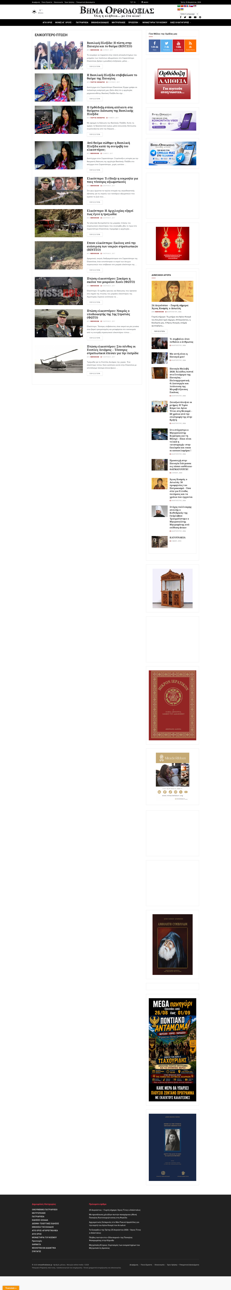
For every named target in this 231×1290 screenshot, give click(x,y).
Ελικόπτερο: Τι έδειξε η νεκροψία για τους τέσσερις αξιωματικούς (112, 180)
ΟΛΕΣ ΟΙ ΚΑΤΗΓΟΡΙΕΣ (179, 22)
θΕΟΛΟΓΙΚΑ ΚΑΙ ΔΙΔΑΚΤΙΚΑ (44, 1248)
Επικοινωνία (58, 2)
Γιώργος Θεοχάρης (97, 82)
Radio (145, 2)
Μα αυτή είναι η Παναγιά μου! (179, 355)
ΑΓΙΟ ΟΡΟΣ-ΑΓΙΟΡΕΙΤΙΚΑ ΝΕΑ (45, 1230)
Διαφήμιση (36, 2)
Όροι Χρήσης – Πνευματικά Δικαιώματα (80, 2)
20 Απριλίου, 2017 (108, 186)
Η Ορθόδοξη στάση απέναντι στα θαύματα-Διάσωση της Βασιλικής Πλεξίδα (110, 110)
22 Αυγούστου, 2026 (178, 454)
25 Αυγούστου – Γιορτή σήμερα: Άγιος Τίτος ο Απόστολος (114, 1210)
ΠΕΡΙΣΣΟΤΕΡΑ (94, 66)
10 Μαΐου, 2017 (107, 153)
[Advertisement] (172, 195)
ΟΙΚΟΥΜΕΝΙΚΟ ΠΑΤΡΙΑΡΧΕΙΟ (44, 1210)
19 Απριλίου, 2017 (108, 253)
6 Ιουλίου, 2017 (107, 50)
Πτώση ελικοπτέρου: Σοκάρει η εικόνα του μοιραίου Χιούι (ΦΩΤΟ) (111, 280)
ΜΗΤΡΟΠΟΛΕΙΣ (118, 22)
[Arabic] (178, 6)
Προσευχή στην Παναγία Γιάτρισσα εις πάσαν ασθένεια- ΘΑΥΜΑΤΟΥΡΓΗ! (181, 465)
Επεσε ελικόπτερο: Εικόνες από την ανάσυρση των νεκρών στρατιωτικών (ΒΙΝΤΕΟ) (112, 246)
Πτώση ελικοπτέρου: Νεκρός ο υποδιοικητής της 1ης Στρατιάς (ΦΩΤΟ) (108, 314)
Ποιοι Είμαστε (47, 2)
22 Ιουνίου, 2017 (113, 82)
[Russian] (191, 6)
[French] (188, 6)
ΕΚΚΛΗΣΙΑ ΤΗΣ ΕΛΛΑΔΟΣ (43, 1227)
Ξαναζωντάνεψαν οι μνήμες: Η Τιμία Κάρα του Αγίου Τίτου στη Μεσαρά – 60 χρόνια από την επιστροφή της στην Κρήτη (181, 411)
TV (134, 2)
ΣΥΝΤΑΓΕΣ (36, 1251)
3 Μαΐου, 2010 (176, 541)
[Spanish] (178, 9)
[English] (185, 6)
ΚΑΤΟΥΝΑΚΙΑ (177, 537)
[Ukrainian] (182, 9)
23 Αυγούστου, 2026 (178, 360)
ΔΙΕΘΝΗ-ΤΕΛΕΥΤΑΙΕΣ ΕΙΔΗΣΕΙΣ (45, 1223)
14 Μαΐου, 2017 (113, 118)
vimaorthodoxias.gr (45, 1265)
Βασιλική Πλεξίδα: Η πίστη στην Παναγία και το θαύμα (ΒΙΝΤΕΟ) (109, 44)
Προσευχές (37, 1241)
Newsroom (94, 50)
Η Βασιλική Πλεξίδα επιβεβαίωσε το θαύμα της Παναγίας (112, 76)
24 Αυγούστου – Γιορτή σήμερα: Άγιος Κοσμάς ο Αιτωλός (170, 307)
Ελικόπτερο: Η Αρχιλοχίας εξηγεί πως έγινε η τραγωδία (110, 212)
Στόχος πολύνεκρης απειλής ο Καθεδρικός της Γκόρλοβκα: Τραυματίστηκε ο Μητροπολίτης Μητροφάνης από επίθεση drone (181, 517)
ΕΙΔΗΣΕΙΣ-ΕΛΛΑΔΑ (40, 1220)
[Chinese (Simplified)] (182, 6)
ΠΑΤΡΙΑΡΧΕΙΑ (82, 22)
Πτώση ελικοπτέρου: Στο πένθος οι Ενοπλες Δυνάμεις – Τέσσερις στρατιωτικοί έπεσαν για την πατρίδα (113, 350)
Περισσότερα (159, 331)
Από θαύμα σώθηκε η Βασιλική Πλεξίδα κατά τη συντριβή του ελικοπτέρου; (108, 146)
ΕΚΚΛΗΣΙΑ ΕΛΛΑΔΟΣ (100, 22)
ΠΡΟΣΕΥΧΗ (133, 22)
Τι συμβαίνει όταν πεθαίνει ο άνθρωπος (181, 340)
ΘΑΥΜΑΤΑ (36, 1244)
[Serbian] (194, 6)
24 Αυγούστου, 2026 (173, 312)
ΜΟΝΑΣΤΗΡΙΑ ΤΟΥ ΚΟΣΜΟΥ (155, 22)
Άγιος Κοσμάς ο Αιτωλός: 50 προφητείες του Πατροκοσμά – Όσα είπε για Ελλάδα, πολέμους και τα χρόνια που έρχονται (181, 488)
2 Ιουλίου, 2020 (176, 473)
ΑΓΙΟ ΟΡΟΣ (47, 22)
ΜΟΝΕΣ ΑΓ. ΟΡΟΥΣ (63, 22)
